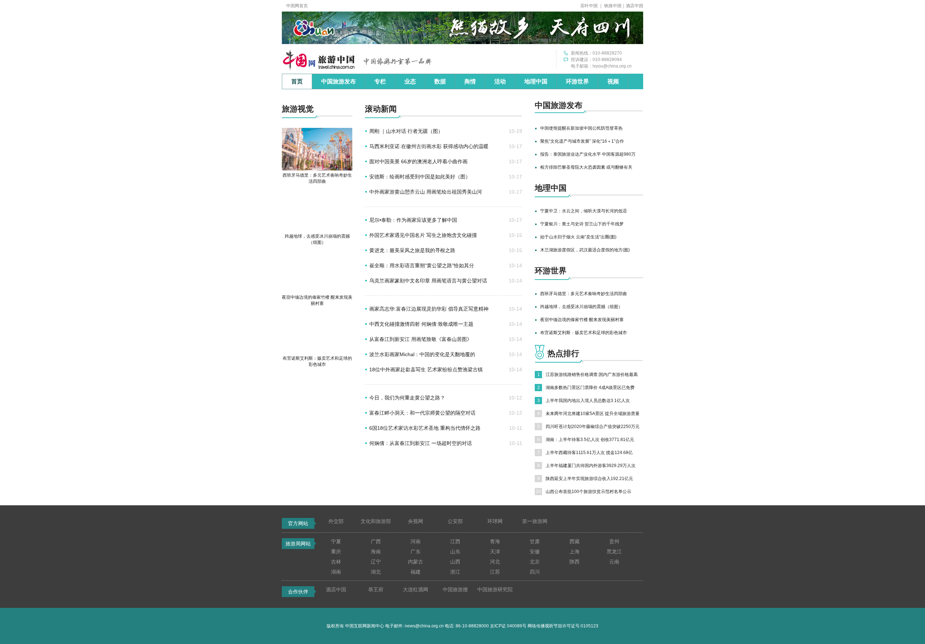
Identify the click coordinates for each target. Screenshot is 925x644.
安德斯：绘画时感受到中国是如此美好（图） (419, 177)
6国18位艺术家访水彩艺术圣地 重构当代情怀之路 (425, 428)
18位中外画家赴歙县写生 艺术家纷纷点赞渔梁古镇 (426, 369)
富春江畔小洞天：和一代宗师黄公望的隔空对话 (422, 413)
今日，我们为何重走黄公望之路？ (407, 398)
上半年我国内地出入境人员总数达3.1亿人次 (588, 400)
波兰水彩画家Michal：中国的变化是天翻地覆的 (422, 354)
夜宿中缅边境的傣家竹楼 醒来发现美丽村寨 (582, 319)
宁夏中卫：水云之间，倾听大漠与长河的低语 (583, 210)
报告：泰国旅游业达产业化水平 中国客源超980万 (588, 154)
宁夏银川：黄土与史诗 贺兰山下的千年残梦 (582, 223)
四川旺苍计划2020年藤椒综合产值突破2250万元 (593, 426)
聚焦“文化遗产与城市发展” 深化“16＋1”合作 (582, 141)
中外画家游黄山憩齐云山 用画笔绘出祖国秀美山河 (425, 192)
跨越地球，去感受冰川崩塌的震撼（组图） (581, 306)
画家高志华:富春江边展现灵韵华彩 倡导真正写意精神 (429, 309)
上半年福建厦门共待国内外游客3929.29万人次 (591, 465)
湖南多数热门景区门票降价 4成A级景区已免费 (590, 387)
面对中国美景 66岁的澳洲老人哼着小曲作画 (418, 161)
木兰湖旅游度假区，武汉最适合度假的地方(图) (585, 249)
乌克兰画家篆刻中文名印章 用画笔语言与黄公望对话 (428, 281)
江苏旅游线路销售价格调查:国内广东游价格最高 (592, 374)
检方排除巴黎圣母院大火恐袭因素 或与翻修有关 (586, 167)
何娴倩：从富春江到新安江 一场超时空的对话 (420, 443)
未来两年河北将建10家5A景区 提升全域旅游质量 (593, 413)
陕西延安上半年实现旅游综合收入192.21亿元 (589, 478)
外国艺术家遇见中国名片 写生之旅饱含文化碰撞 (423, 235)
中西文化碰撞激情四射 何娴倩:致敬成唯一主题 (421, 324)
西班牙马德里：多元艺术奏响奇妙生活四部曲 (583, 293)
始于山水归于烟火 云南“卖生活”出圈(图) (578, 236)
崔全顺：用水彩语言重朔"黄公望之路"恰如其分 (421, 265)
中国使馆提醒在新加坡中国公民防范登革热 (581, 128)
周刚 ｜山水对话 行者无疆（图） (406, 131)
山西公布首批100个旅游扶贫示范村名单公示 (588, 491)
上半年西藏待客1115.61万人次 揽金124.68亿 (589, 452)
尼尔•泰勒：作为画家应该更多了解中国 (413, 220)
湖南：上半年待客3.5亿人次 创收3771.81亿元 (590, 439)
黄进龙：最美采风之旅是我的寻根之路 (412, 250)
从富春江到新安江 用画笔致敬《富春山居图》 (420, 339)
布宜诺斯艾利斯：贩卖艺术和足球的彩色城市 (583, 332)
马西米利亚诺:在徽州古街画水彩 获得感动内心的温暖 (429, 146)
